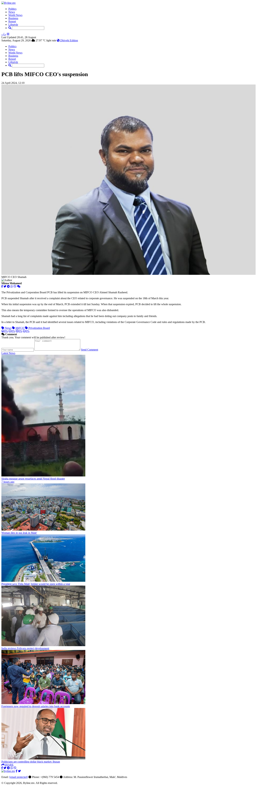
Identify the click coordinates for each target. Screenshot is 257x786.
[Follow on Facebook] (16, 771)
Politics (12, 8)
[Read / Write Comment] (18, 286)
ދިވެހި (3, 34)
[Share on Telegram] (8, 286)
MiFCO (19, 327)
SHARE (9, 764)
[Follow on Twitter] (19, 771)
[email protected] (18, 777)
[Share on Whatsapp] (11, 286)
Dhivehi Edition (69, 40)
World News (15, 15)
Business (13, 18)
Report (12, 21)
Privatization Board (39, 327)
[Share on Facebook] (2, 286)
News (11, 11)
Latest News (8, 353)
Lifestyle (13, 24)
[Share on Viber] (15, 286)
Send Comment (89, 349)
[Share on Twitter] (4, 286)
